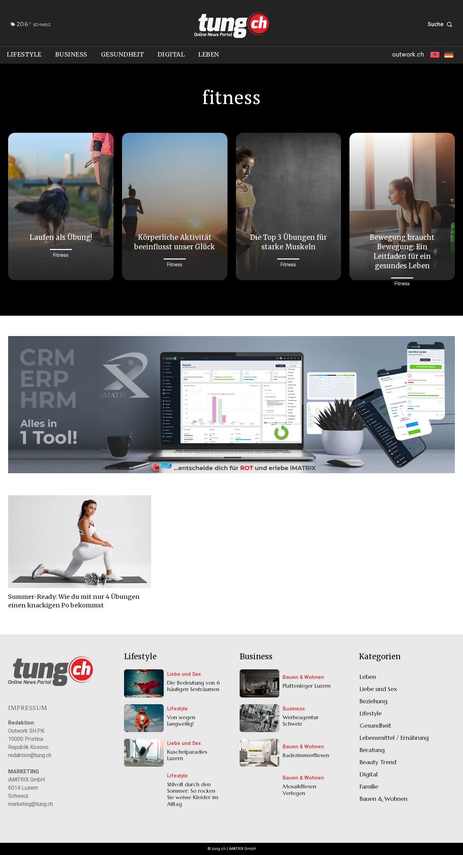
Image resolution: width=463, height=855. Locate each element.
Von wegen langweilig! (181, 720)
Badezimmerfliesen (306, 755)
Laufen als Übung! (60, 237)
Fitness (60, 255)
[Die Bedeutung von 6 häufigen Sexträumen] (144, 683)
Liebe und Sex (184, 674)
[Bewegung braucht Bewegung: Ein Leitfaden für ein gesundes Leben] (402, 206)
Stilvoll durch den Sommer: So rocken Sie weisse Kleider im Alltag (192, 794)
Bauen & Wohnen (303, 677)
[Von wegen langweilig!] (144, 718)
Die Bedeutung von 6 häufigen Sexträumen (193, 685)
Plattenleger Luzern (306, 685)
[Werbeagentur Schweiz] (259, 718)
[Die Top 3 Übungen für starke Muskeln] (288, 206)
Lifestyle (177, 708)
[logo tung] (231, 25)
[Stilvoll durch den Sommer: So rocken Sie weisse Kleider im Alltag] (144, 787)
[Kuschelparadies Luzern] (144, 753)
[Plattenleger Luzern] (259, 683)
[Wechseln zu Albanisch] (434, 54)
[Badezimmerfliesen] (259, 753)
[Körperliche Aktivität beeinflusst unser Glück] (174, 206)
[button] (441, 24)
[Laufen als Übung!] (61, 206)
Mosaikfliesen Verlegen (299, 789)
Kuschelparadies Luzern (187, 755)
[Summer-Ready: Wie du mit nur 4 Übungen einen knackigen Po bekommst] (79, 541)
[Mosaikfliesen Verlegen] (259, 787)
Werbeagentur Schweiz (301, 720)
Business (294, 708)
